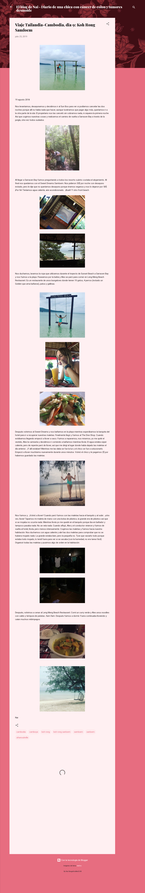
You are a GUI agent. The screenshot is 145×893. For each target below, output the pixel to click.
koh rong (46, 732)
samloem (78, 732)
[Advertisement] (126, 60)
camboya (33, 732)
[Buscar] (134, 7)
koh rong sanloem (62, 732)
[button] (107, 24)
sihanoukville (22, 737)
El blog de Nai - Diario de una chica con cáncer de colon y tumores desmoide (69, 8)
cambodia (21, 732)
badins (79, 866)
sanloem (91, 732)
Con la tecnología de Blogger (74, 860)
